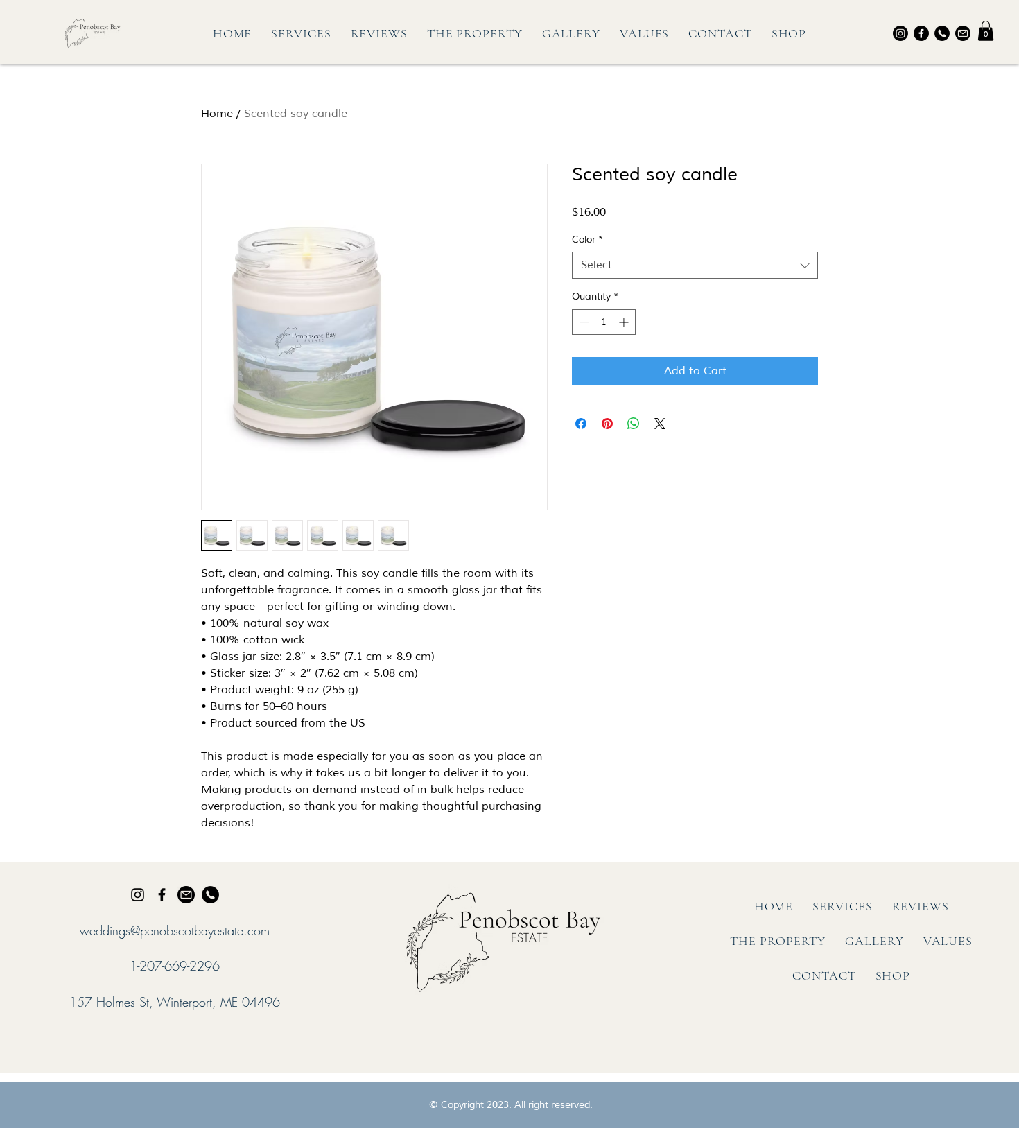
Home (217, 114)
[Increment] (625, 322)
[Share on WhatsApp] (633, 423)
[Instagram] (900, 33)
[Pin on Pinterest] (607, 423)
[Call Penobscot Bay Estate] (942, 33)
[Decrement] (582, 322)
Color (587, 239)
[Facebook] (921, 33)
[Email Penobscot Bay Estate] (962, 33)
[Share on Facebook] (581, 423)
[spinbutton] (603, 322)
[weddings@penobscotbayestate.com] (186, 894)
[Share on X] (660, 423)
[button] (985, 31)
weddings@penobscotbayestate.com (175, 930)
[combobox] (695, 265)
